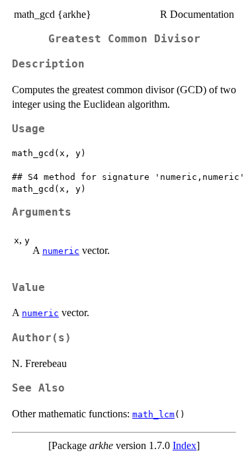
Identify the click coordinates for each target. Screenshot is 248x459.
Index (184, 445)
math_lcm (153, 414)
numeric (60, 251)
